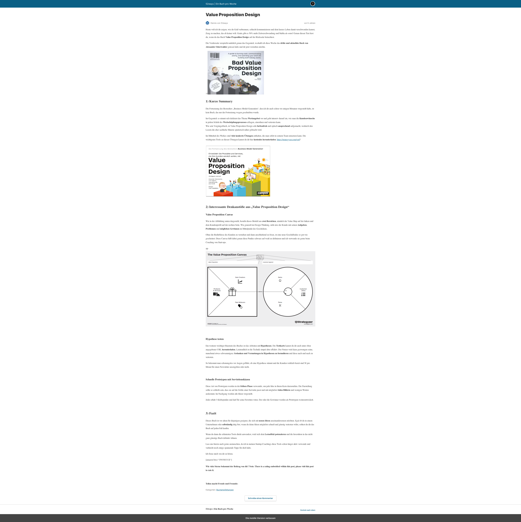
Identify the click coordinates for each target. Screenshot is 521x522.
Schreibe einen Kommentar (260, 498)
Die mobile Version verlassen (261, 518)
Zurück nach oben (307, 510)
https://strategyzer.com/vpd (288, 139)
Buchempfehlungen (225, 490)
